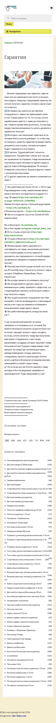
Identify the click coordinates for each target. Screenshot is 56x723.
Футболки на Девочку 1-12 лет (19, 677)
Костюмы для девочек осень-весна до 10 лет (26, 596)
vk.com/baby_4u (29, 225)
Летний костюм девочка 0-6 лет (20, 660)
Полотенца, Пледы (15, 634)
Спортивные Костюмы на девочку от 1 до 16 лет (27, 493)
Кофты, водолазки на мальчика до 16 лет (24, 583)
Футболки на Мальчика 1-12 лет (20, 673)
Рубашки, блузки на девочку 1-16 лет (22, 547)
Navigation (15, 31)
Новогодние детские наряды (19, 639)
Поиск (9, 24)
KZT (25, 440)
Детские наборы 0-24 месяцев (19, 464)
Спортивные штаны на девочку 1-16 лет (23, 564)
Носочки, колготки (14, 609)
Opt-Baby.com (19, 715)
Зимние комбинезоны (16, 480)
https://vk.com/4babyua (38, 211)
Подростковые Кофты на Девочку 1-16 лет (25, 588)
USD (7, 440)
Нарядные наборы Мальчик (18, 531)
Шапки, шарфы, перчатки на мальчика (23, 622)
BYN (42, 440)
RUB (13, 440)
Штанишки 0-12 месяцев (17, 522)
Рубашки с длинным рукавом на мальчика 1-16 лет (28, 535)
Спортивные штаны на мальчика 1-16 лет (24, 559)
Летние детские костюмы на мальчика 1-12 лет (27, 681)
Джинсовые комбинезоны (18, 568)
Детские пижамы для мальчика (20, 501)
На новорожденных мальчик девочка (22, 460)
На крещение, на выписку (17, 600)
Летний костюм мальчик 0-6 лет (20, 685)
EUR (48, 440)
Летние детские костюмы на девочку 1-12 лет (26, 668)
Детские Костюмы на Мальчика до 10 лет (24, 592)
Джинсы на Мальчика (16, 647)
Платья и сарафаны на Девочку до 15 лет (24, 510)
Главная (8, 43)
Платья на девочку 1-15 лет (18, 514)
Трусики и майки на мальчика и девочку (23, 605)
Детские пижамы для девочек (19, 497)
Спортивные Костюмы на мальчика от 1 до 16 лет (27, 489)
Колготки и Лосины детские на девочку (23, 651)
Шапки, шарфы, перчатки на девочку (22, 617)
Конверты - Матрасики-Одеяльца (21, 630)
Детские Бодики (14, 484)
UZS (31, 440)
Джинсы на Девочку (15, 643)
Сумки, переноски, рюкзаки (18, 626)
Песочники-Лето (14, 664)
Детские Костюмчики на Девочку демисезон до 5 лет (29, 469)
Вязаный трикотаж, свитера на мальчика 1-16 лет (27, 572)
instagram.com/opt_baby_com (36, 228)
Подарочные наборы (15, 506)
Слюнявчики (12, 656)
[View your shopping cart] (51, 8)
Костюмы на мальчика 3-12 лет (20, 527)
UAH (19, 440)
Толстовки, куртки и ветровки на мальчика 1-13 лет (28, 555)
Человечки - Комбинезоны (18, 518)
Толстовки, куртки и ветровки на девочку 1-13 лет (28, 551)
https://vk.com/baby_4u (18, 207)
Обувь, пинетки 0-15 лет (17, 613)
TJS (36, 440)
